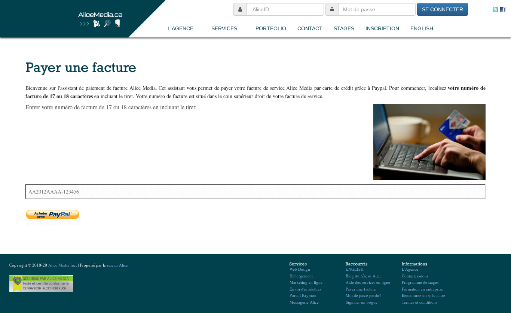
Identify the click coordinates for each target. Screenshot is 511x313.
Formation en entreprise (422, 289)
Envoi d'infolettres (305, 289)
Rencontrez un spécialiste (423, 295)
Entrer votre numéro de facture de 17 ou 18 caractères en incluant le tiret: (110, 107)
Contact (309, 28)
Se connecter (442, 9)
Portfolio (271, 28)
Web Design (300, 269)
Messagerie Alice (304, 302)
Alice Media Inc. (62, 265)
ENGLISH (355, 269)
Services (224, 28)
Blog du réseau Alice (364, 276)
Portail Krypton (303, 295)
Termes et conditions (419, 302)
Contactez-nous (415, 276)
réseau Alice (117, 265)
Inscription (382, 28)
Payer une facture (361, 289)
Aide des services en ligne (368, 282)
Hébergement (301, 276)
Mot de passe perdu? (363, 295)
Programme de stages (420, 282)
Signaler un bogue (361, 302)
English (421, 28)
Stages (344, 28)
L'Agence (180, 28)
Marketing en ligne (306, 282)
